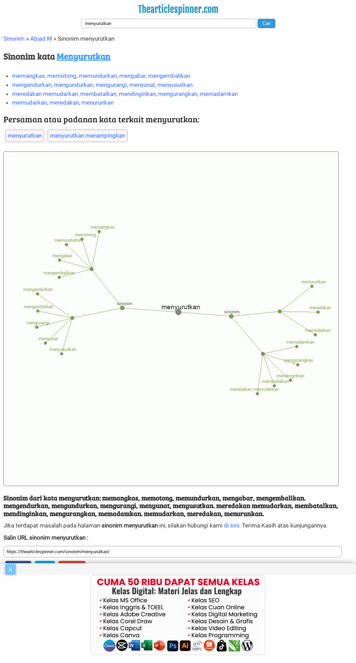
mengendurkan (31, 84)
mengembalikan (169, 75)
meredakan (64, 102)
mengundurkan (73, 84)
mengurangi (111, 84)
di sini (231, 525)
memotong (61, 75)
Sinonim (14, 38)
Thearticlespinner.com (178, 9)
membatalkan (98, 93)
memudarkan (29, 102)
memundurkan (98, 75)
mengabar (132, 75)
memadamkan (219, 93)
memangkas (28, 75)
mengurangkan (177, 93)
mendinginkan (137, 93)
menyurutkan (25, 135)
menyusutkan (175, 84)
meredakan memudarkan (45, 93)
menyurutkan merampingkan (87, 135)
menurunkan (97, 102)
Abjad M (41, 38)
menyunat (142, 84)
